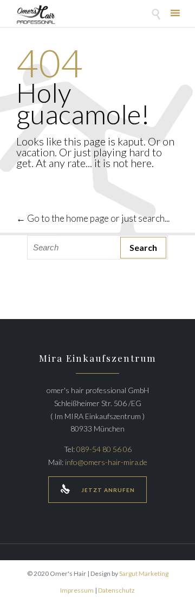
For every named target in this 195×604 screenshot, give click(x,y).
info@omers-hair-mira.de (106, 462)
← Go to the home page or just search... (93, 218)
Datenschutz (116, 590)
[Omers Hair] (34, 15)
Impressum (77, 590)
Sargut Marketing (143, 573)
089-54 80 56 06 (104, 449)
